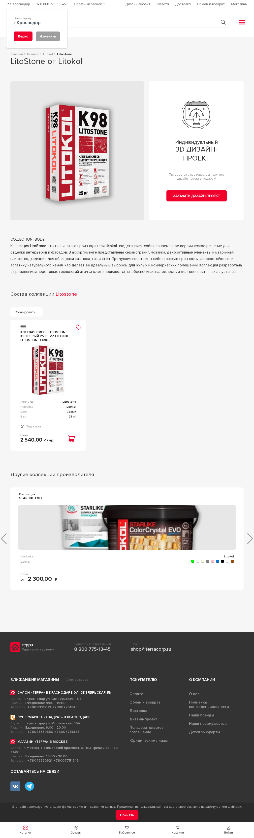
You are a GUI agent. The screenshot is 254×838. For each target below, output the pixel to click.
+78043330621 (40, 760)
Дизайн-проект (143, 719)
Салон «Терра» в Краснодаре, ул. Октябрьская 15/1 (65, 692)
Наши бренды (201, 715)
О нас (194, 694)
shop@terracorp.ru (151, 649)
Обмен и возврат (144, 702)
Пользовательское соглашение (146, 729)
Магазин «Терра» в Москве (42, 742)
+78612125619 (39, 707)
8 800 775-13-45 (92, 649)
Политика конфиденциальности (209, 704)
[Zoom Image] (77, 150)
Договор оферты (204, 732)
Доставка (138, 711)
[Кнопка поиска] (223, 22)
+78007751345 (64, 707)
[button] (228, 830)
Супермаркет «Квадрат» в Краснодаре (53, 717)
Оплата (136, 694)
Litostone (69, 402)
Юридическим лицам (148, 740)
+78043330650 (40, 732)
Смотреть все (77, 680)
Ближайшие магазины (34, 679)
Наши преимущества (208, 723)
